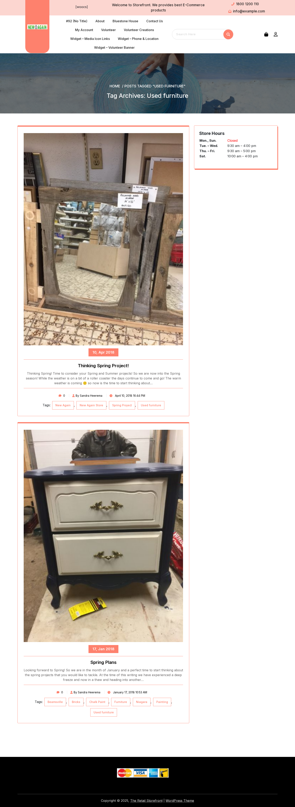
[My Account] (276, 34)
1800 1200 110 (247, 4)
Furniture (120, 702)
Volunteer (108, 30)
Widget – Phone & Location (138, 39)
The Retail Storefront (146, 801)
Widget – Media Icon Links (90, 39)
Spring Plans (103, 662)
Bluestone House (125, 21)
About (100, 21)
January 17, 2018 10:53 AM (129, 692)
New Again (63, 405)
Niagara (141, 702)
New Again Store (91, 405)
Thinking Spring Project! (103, 365)
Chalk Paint (97, 702)
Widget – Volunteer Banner (114, 48)
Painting (162, 702)
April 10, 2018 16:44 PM (129, 395)
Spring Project (122, 405)
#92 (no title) (76, 21)
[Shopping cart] (267, 34)
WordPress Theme (180, 801)
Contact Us (154, 21)
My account (84, 30)
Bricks (76, 702)
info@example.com (249, 11)
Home (115, 86)
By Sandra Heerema (89, 395)
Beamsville (55, 702)
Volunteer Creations (139, 30)
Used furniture (151, 405)
